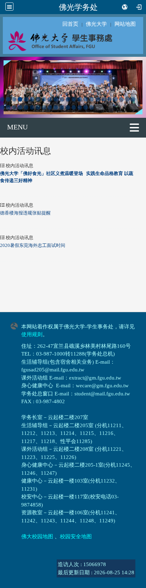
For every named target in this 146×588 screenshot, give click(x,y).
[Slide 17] (97, 99)
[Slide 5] (26, 99)
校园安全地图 (76, 536)
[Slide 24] (2, 107)
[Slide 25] (8, 107)
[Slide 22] (127, 99)
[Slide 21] (121, 99)
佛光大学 (96, 24)
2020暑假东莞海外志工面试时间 (32, 245)
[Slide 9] (49, 99)
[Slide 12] (68, 99)
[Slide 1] (2, 99)
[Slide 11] (62, 99)
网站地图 (125, 24)
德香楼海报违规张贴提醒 (25, 213)
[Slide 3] (14, 99)
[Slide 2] (8, 99)
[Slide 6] (32, 99)
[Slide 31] (44, 107)
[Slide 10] (56, 99)
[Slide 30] (38, 107)
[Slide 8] (44, 99)
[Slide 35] (68, 107)
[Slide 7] (38, 99)
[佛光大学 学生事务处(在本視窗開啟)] (73, 40)
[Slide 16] (91, 99)
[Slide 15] (85, 99)
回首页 (70, 24)
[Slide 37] (79, 107)
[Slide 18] (103, 99)
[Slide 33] (56, 107)
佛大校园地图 (37, 536)
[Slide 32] (49, 107)
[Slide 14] (79, 99)
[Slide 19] (109, 99)
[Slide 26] (14, 107)
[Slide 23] (133, 99)
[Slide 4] (20, 99)
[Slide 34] (62, 107)
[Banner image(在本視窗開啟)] (73, 87)
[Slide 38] (85, 107)
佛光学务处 (78, 7)
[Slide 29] (32, 107)
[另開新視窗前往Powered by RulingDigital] (16, 325)
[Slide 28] (26, 107)
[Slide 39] (91, 107)
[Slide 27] (20, 107)
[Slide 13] (74, 99)
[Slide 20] (115, 99)
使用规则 (32, 334)
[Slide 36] (74, 107)
